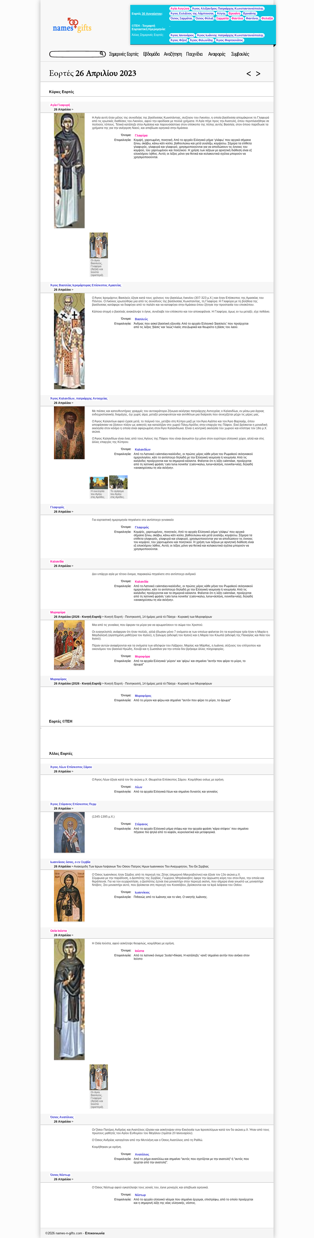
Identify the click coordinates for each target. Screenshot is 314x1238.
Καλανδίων (143, 449)
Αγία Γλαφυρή (60, 105)
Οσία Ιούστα (58, 931)
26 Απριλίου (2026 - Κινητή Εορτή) (77, 617)
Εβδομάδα (151, 54)
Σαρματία (222, 18)
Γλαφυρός (57, 507)
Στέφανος (141, 824)
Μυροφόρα (57, 612)
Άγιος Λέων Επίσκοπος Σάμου (71, 767)
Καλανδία (57, 561)
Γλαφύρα (141, 135)
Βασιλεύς (141, 319)
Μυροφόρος (58, 679)
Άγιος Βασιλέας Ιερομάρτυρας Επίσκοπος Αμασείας (85, 285)
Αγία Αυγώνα (179, 8)
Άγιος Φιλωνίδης (201, 40)
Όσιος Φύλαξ (204, 18)
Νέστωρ (140, 1195)
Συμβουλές (240, 54)
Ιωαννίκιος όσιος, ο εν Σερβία (70, 862)
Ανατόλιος (142, 1154)
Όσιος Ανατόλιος (62, 1117)
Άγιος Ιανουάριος (182, 35)
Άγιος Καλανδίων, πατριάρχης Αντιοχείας (78, 398)
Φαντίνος (252, 18)
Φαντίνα (237, 18)
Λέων (138, 787)
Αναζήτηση (173, 54)
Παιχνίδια (194, 54)
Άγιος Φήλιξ (178, 40)
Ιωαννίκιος (142, 892)
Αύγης (221, 13)
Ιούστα (139, 951)
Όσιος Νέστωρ (60, 1175)
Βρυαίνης (249, 13)
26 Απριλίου (62, 109)
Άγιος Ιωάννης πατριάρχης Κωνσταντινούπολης (230, 35)
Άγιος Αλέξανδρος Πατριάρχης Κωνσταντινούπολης (227, 8)
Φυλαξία (267, 18)
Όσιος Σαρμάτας (181, 18)
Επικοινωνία (95, 1233)
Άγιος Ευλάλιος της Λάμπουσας (192, 13)
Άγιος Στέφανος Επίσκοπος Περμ (73, 804)
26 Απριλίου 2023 (106, 73)
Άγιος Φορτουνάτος (229, 40)
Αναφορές (216, 54)
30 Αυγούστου (152, 13)
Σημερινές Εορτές (124, 54)
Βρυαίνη (234, 13)
